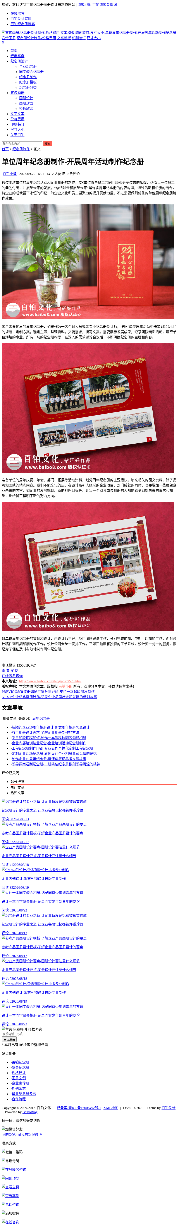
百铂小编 (10, 174)
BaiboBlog (30, 1112)
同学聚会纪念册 (31, 72)
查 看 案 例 (10, 670)
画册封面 (26, 103)
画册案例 (19, 1078)
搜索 (47, 143)
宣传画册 (17, 93)
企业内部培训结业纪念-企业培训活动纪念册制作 (49, 743)
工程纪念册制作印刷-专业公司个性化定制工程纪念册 (52, 748)
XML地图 (110, 1108)
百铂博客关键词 (104, 5)
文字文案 (17, 114)
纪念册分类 (28, 87)
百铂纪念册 (20, 1062)
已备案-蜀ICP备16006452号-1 (79, 1108)
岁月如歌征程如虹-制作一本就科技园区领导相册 (49, 738)
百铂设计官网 (20, 19)
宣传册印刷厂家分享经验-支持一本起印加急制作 (48, 692)
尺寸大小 (17, 129)
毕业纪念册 (28, 66)
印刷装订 (17, 124)
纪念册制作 (28, 77)
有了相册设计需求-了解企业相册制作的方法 (45, 732)
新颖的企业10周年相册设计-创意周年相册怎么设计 (51, 727)
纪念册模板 (28, 82)
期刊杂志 (19, 1088)
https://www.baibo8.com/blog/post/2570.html (50, 681)
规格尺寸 (19, 1073)
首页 (13, 51)
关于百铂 (17, 135)
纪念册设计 (19, 61)
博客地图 (84, 5)
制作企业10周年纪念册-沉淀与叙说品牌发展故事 (49, 759)
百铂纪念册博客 (22, 24)
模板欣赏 (26, 108)
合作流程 (19, 1099)
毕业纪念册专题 (24, 1094)
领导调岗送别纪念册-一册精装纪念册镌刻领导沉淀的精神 (56, 764)
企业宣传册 (20, 1083)
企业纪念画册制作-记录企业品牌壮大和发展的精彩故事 (49, 697)
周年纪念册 (41, 718)
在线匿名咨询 (12, 676)
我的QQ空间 (11, 1134)
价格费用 (17, 119)
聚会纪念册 (20, 1067)
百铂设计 (169, 1108)
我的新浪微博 (31, 1134)
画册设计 (26, 98)
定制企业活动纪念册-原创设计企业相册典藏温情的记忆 (54, 754)
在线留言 (17, 13)
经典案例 (17, 56)
